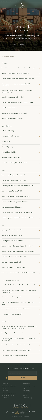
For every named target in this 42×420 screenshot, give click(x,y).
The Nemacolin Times (29, 386)
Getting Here (6, 383)
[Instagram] (7, 412)
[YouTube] (13, 412)
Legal (24, 388)
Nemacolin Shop (27, 397)
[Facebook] (10, 412)
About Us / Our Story (8, 395)
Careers (25, 395)
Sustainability (27, 383)
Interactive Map (14, 1)
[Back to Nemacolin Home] (21, 5)
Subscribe (22, 377)
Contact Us (5, 397)
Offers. (39, 1)
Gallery (4, 388)
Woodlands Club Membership (10, 393)
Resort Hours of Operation (9, 386)
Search (34, 1)
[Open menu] (38, 5)
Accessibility (26, 390)
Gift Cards (5, 390)
